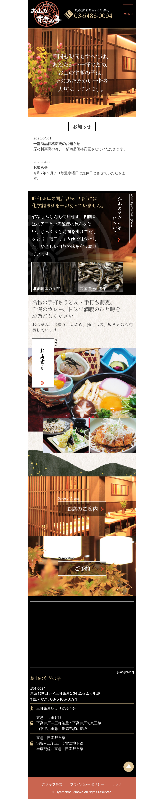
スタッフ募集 (52, 784)
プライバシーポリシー (87, 784)
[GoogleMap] (125, 672)
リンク (117, 784)
